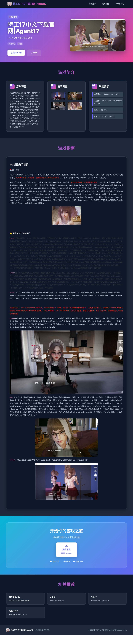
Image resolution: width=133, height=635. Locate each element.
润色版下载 (120, 4)
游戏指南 (105, 4)
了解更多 (34, 53)
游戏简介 (92, 4)
